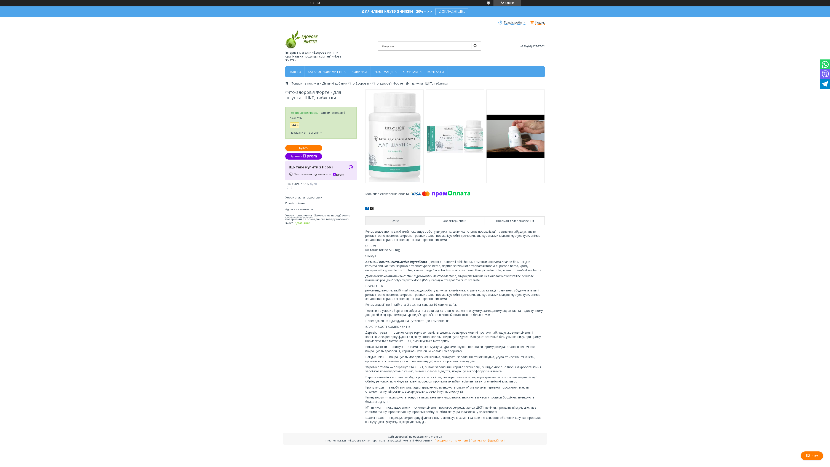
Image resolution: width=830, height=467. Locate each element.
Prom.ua (436, 436)
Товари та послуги (305, 83)
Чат (815, 455)
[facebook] (367, 209)
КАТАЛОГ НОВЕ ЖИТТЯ (325, 72)
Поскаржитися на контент (451, 440)
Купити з (296, 156)
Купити (303, 148)
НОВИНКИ (359, 72)
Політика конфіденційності (488, 440)
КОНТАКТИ (435, 72)
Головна (295, 72)
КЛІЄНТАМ (410, 72)
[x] (372, 209)
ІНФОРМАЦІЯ (383, 72)
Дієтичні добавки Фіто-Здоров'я (345, 83)
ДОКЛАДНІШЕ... (452, 11)
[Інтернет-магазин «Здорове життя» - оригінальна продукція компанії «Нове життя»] (301, 39)
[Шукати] (475, 46)
